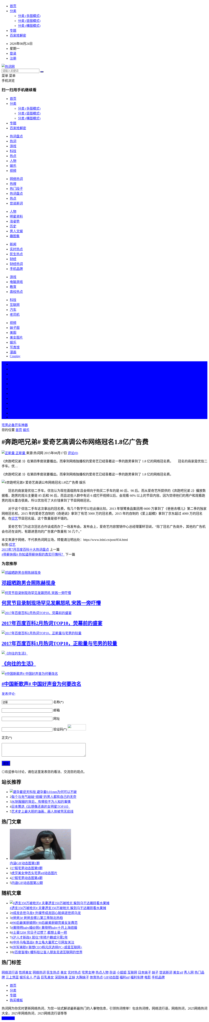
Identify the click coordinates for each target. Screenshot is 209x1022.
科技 (13, 151)
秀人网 (189, 972)
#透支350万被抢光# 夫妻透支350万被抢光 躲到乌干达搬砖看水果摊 (58, 908)
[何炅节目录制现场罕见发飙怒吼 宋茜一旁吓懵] (104, 592)
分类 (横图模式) (29, 25)
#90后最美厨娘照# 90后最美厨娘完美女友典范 (44, 922)
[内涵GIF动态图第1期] (108, 844)
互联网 (15, 305)
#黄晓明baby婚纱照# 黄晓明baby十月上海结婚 (44, 927)
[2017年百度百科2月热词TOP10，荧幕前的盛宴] (104, 612)
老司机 (15, 314)
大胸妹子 (82, 977)
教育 (13, 287)
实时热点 (16, 249)
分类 (13, 11)
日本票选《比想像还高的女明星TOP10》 (40, 806)
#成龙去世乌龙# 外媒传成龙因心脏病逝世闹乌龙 (46, 913)
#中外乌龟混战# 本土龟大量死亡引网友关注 (42, 942)
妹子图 (15, 327)
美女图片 (16, 337)
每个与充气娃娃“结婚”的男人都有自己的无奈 (43, 797)
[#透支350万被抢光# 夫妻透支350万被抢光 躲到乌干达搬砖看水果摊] (108, 902)
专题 (13, 30)
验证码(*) (60, 729)
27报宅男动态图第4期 (26, 878)
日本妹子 (144, 972)
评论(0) (73, 453)
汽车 (13, 309)
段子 (13, 393)
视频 (13, 170)
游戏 (13, 146)
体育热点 (96, 977)
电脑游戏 (16, 282)
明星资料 (16, 216)
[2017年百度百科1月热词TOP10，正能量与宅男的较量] (104, 632)
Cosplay (15, 356)
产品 (36, 977)
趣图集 (15, 236)
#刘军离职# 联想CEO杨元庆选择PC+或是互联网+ (46, 947)
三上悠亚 (12, 977)
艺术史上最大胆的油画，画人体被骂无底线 (42, 811)
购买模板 (16, 1000)
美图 (13, 332)
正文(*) (7, 737)
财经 (13, 259)
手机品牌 (16, 269)
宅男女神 (88, 972)
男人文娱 (16, 231)
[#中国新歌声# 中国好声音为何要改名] (104, 673)
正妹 (72, 977)
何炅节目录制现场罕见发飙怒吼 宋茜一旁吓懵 (51, 603)
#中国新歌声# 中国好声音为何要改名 (41, 684)
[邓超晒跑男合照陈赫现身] (104, 572)
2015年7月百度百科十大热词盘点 (25, 549)
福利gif (125, 977)
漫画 (13, 352)
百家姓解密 (18, 35)
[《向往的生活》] (104, 653)
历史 (13, 226)
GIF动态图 (111, 977)
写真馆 (15, 347)
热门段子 (16, 188)
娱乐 (13, 165)
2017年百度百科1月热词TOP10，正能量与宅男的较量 (59, 643)
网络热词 (16, 179)
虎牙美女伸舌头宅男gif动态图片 (34, 873)
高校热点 (16, 291)
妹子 (155, 972)
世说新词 (16, 203)
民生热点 (16, 254)
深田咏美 (61, 977)
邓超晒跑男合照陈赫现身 (29, 583)
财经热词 (16, 264)
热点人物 (102, 972)
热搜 (13, 183)
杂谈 (112, 972)
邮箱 (56, 710)
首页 (13, 6)
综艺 (14, 518)
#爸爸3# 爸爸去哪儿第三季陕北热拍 (37, 918)
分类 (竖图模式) (29, 20)
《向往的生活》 (19, 663)
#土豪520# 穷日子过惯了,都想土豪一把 (39, 932)
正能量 (20, 453)
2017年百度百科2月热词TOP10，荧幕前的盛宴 (52, 623)
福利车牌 (136, 977)
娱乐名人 (26, 977)
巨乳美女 (47, 977)
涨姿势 (15, 221)
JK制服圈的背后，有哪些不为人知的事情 (41, 801)
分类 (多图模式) (29, 16)
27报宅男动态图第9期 (26, 868)
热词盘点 (16, 136)
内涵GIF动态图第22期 (27, 883)
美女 (13, 403)
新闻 (13, 244)
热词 (13, 141)
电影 (147, 977)
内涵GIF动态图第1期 (25, 863)
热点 (13, 156)
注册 (13, 58)
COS (13, 417)
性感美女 (25, 972)
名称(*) (58, 702)
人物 (13, 161)
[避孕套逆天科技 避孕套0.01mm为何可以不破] (108, 791)
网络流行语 (10, 972)
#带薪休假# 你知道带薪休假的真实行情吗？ (33, 554)
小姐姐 (122, 972)
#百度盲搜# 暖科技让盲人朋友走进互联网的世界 (47, 952)
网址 (56, 718)
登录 (13, 53)
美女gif (178, 972)
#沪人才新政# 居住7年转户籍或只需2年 (39, 937)
